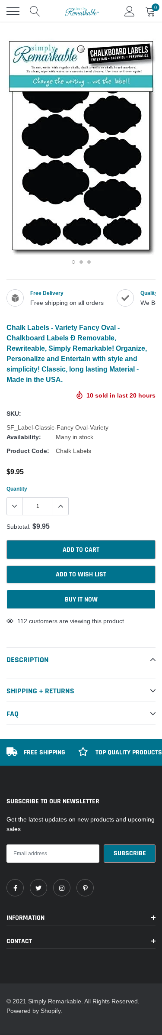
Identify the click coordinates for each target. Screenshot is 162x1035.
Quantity (16, 488)
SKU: (13, 413)
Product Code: (27, 450)
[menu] (12, 11)
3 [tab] (89, 262)
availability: (23, 436)
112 (22, 621)
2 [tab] (81, 262)
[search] (35, 11)
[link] (15, 887)
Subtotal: (18, 526)
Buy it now (81, 599)
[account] (129, 11)
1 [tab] (73, 262)
